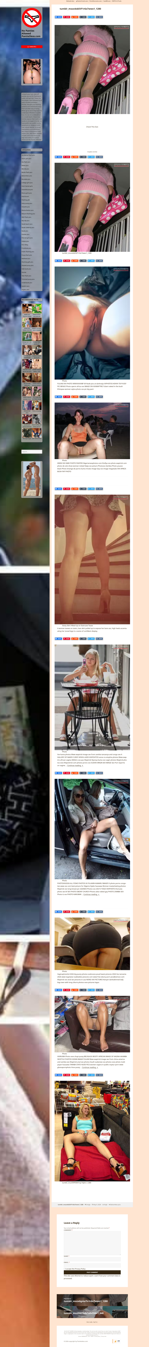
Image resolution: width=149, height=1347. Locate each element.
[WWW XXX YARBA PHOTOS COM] (27, 322)
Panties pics (25, 234)
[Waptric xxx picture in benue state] (37, 322)
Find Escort (25, 196)
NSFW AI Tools (117, 1)
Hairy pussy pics (27, 203)
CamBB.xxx (106, 1)
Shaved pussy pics (27, 265)
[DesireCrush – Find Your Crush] (31, 71)
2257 (89, 1336)
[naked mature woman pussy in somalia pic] (37, 377)
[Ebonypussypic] (27, 433)
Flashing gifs (26, 200)
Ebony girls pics (27, 193)
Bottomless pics (27, 176)
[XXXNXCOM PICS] (27, 405)
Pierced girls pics (27, 238)
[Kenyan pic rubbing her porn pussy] (27, 336)
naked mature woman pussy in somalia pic (37, 385)
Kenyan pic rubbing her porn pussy (27, 344)
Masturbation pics (28, 210)
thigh (105, 1205)
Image (88, 1205)
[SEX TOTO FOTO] (37, 433)
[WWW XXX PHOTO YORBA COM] (27, 308)
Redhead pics (26, 258)
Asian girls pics (26, 158)
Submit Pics (32, 46)
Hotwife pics (26, 207)
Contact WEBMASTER (82, 1336)
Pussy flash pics (27, 255)
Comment (68, 1230)
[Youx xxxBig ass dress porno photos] (37, 419)
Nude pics (25, 231)
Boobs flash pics (27, 172)
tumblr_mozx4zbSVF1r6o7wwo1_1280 (70, 1205)
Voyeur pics (25, 290)
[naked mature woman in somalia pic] (27, 391)
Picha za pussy (37, 411)
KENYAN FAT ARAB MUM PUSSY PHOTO (27, 357)
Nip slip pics (25, 221)
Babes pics (25, 165)
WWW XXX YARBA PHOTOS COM (27, 330)
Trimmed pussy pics (28, 279)
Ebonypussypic (27, 438)
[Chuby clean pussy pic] (37, 336)
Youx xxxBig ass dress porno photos (36, 426)
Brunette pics (26, 179)
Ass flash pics (26, 162)
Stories (24, 272)
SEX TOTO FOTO (36, 438)
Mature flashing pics (28, 214)
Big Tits (95, 1322)
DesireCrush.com (82, 1)
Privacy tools (103, 1336)
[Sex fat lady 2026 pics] (27, 377)
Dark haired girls (27, 186)
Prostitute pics (26, 248)
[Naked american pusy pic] (37, 308)
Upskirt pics (25, 286)
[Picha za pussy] (37, 405)
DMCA (92, 1336)
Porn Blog (25, 245)
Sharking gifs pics (27, 262)
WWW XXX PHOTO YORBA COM (27, 316)
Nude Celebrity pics (28, 227)
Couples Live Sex (92, 152)
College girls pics (27, 183)
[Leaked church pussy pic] (37, 350)
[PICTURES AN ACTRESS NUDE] (37, 391)
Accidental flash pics (28, 155)
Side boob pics (26, 269)
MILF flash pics (26, 217)
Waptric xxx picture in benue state (36, 330)
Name (66, 1256)
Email (67, 1262)
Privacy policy (97, 1336)
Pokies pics (25, 241)
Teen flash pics (26, 276)
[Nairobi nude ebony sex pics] (27, 364)
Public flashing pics (28, 252)
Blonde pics (25, 169)
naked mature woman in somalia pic (27, 399)
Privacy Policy (80, 1269)
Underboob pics (27, 283)
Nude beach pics (27, 224)
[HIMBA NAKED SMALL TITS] (37, 364)
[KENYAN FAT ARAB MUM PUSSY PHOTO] (27, 350)
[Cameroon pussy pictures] (27, 419)
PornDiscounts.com (96, 1)
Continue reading (75, 765)
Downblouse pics (27, 190)
